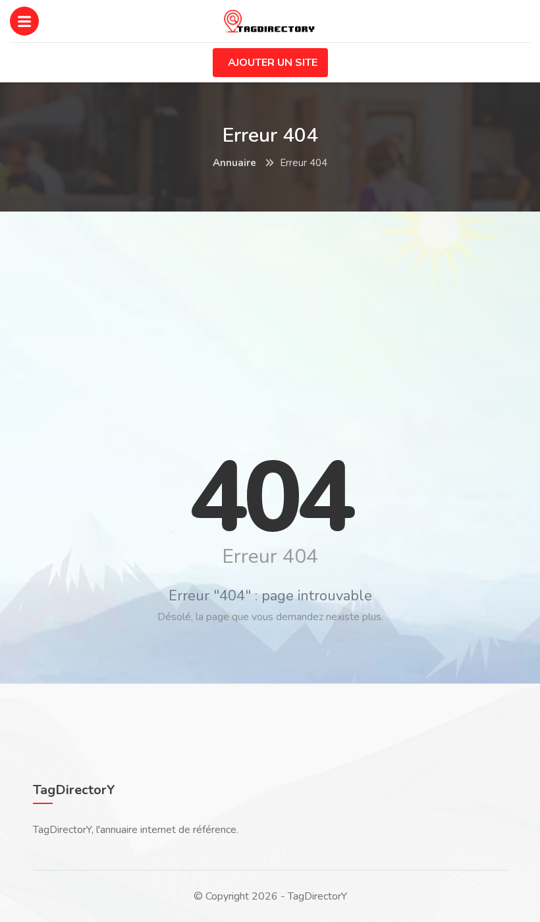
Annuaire (234, 162)
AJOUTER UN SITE (272, 62)
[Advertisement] (270, 317)
